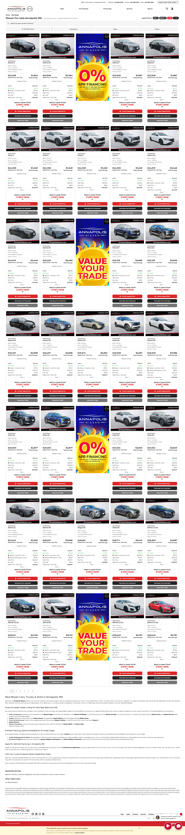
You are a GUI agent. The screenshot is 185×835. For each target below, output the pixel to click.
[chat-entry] (168, 826)
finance (67, 734)
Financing (107, 9)
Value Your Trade (22, 120)
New (62, 9)
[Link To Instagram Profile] (43, 814)
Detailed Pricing (21, 81)
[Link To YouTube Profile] (40, 814)
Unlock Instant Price (23, 111)
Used (128, 814)
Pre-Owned (83, 9)
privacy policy (79, 833)
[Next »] (32, 691)
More (21, 100)
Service (129, 9)
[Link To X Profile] (36, 814)
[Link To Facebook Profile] (33, 814)
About (150, 9)
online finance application (71, 747)
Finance (135, 814)
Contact (151, 814)
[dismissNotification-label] (181, 814)
